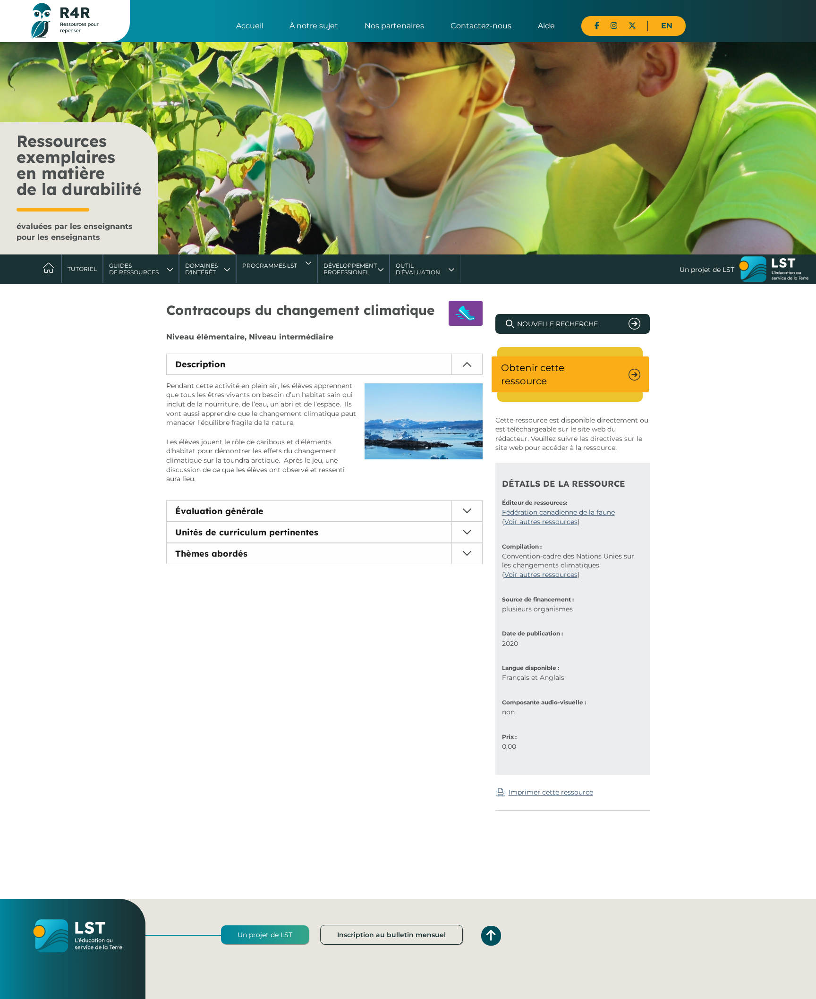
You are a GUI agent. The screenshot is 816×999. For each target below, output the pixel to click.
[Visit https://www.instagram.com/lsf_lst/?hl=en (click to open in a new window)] (614, 26)
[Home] (65, 20)
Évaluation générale (219, 511)
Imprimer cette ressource (551, 792)
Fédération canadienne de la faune (558, 512)
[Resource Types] (466, 313)
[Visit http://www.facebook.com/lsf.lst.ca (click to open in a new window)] (597, 26)
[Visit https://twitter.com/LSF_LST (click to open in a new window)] (632, 26)
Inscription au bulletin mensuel (391, 935)
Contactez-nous (480, 25)
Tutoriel (82, 268)
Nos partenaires (394, 25)
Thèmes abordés (211, 553)
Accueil (250, 25)
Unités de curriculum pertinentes (246, 532)
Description (200, 364)
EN (666, 25)
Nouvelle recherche (557, 324)
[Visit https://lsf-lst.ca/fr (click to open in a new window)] (774, 270)
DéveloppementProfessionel (350, 269)
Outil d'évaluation (418, 269)
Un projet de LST (265, 935)
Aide (546, 25)
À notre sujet (313, 25)
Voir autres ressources (541, 521)
